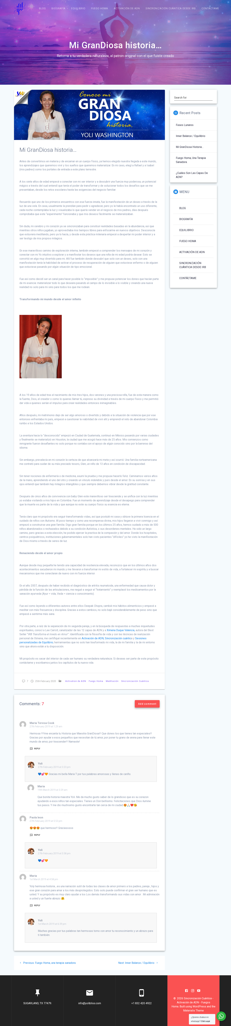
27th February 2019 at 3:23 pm (54, 767)
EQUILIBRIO (78, 8)
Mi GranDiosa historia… (189, 147)
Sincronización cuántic (118, 638)
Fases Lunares (184, 125)
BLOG (42, 8)
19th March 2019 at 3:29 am (52, 790)
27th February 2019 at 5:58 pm (54, 853)
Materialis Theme (193, 1010)
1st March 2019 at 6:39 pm (52, 924)
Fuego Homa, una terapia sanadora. (191, 160)
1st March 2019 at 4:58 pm (44, 879)
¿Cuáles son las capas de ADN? (192, 175)
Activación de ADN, (93, 638)
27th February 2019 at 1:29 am (46, 726)
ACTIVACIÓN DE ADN (127, 8)
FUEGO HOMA (99, 8)
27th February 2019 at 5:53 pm (46, 821)
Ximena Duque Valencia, (121, 630)
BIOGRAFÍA (58, 8)
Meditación (112, 681)
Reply (37, 748)
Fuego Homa (96, 681)
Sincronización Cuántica (135, 681)
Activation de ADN (75, 681)
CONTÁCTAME (210, 8)
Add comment (147, 703)
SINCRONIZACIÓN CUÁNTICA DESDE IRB (171, 8)
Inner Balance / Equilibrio (190, 136)
